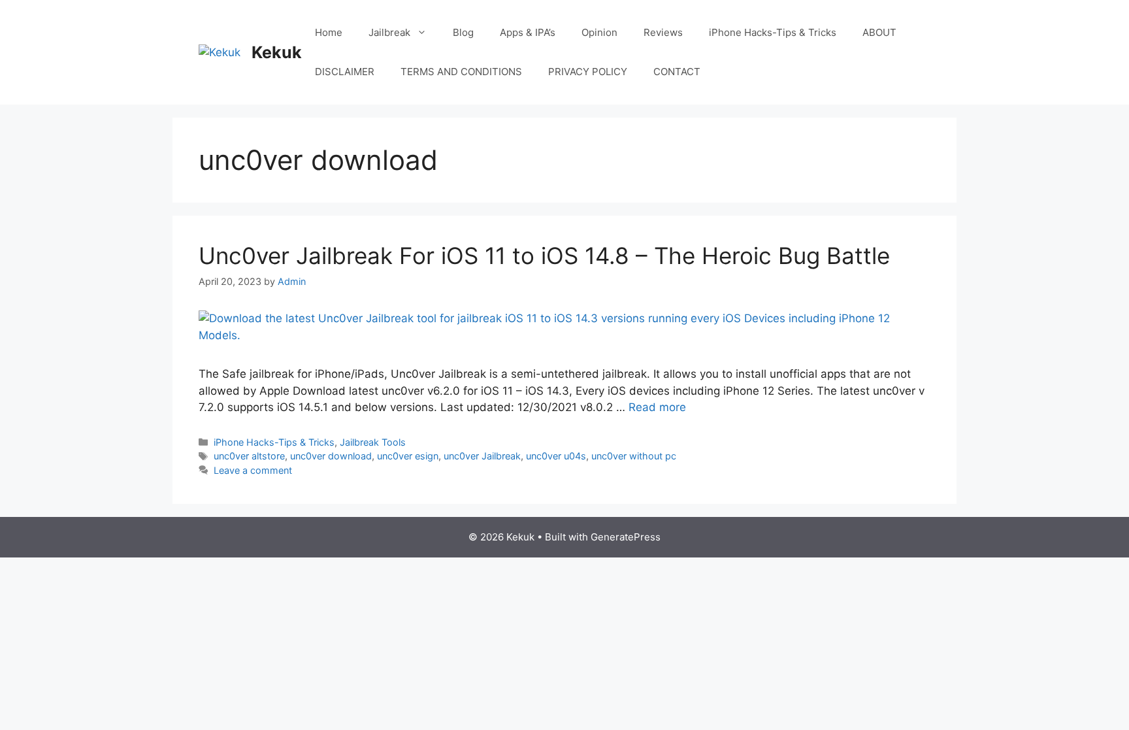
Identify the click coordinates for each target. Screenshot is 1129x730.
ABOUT (879, 32)
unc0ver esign (407, 455)
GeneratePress (626, 537)
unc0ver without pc (633, 455)
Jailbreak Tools (373, 442)
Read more (657, 407)
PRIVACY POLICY (587, 71)
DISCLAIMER (344, 71)
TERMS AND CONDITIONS (461, 71)
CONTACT (676, 71)
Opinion (599, 32)
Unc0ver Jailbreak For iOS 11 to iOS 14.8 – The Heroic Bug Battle (544, 255)
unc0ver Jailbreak (482, 455)
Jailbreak (389, 32)
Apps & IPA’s (527, 32)
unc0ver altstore (249, 455)
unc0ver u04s (556, 455)
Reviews (663, 32)
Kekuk (277, 52)
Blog (463, 32)
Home (328, 32)
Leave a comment (253, 470)
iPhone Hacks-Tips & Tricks (772, 32)
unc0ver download (331, 455)
